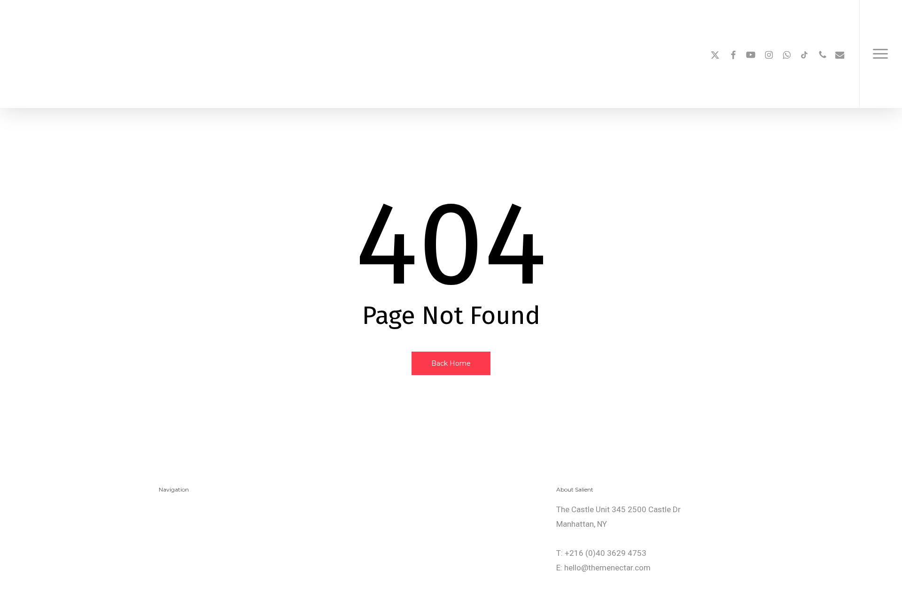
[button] (880, 54)
